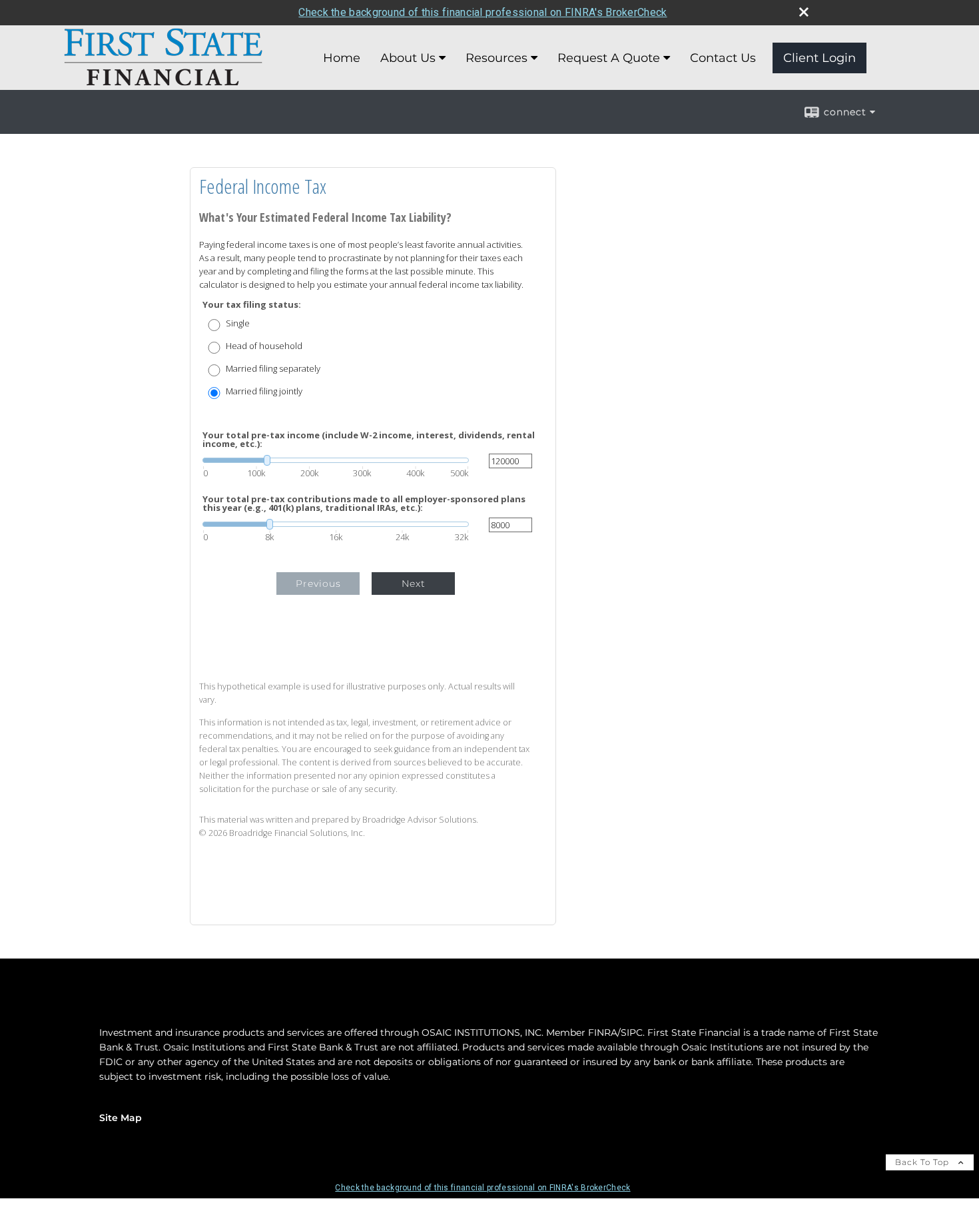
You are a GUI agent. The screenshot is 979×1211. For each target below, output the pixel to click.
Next (414, 584)
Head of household (264, 346)
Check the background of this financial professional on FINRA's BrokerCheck (482, 12)
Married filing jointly (264, 391)
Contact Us (723, 58)
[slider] (335, 460)
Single (238, 323)
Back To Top (923, 1162)
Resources (496, 58)
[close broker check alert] (804, 12)
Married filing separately (273, 368)
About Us (408, 58)
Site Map (120, 1118)
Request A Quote (608, 58)
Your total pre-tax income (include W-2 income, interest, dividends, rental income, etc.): (368, 439)
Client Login (819, 58)
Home (341, 58)
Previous (318, 584)
